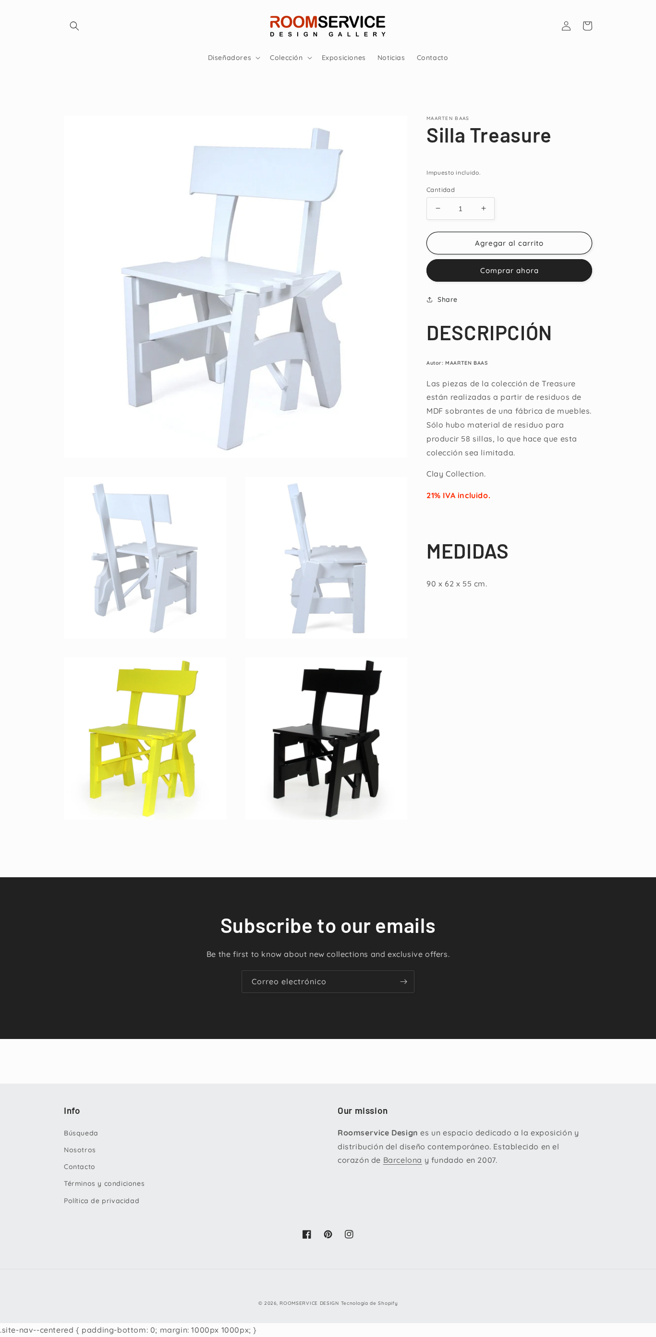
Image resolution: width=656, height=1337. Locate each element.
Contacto (80, 1166)
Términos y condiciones (104, 1183)
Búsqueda (81, 1133)
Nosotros (80, 1150)
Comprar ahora (509, 270)
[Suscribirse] (403, 981)
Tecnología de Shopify (369, 1303)
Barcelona (402, 1160)
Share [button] (447, 299)
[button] (74, 25)
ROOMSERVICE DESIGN (309, 1303)
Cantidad (440, 189)
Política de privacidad (101, 1200)
